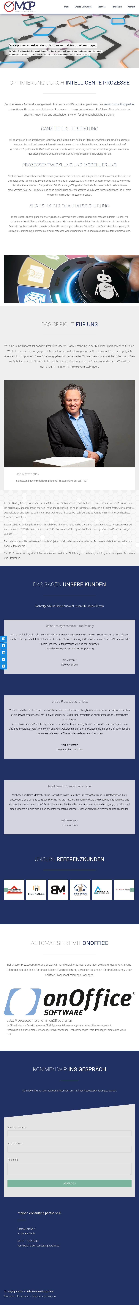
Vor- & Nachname (16, 1127)
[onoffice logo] (69, 989)
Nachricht (12, 1159)
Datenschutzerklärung (44, 1296)
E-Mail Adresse (15, 1143)
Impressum (23, 1296)
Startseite (9, 1296)
